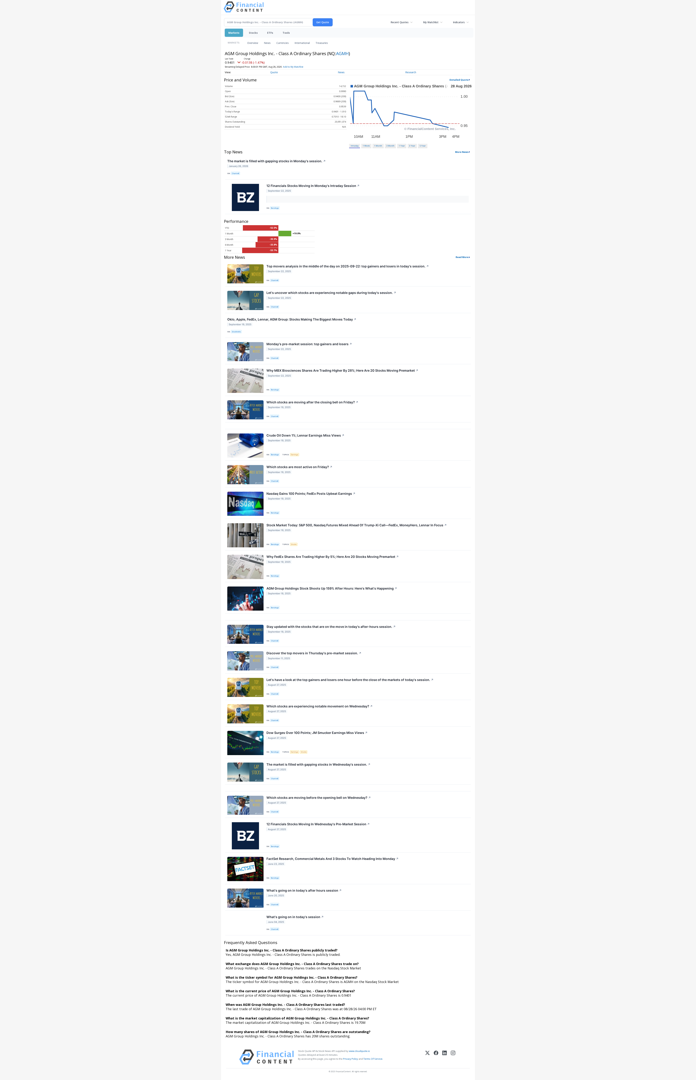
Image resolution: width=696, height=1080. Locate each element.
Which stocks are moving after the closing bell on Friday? (312, 402)
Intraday (355, 145)
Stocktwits (236, 332)
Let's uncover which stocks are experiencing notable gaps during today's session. (331, 293)
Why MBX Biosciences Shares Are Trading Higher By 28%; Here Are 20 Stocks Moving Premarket (342, 370)
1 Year (402, 145)
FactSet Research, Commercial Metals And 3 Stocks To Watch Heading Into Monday (332, 859)
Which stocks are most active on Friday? (299, 467)
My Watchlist (430, 22)
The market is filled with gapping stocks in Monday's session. (276, 161)
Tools (286, 32)
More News (462, 152)
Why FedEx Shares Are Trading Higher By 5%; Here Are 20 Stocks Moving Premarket (332, 557)
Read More (462, 257)
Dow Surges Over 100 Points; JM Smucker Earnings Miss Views (317, 733)
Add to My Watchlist (293, 66)
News (267, 43)
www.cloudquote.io (359, 1051)
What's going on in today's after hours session (304, 890)
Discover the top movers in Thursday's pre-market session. (313, 653)
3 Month (390, 145)
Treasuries (322, 43)
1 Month (378, 145)
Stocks (253, 32)
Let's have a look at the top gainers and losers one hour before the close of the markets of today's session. (350, 680)
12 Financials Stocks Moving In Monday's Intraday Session (313, 186)
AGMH (342, 53)
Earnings (294, 455)
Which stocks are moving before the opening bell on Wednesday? (318, 798)
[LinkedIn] (444, 1057)
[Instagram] (453, 1057)
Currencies (282, 43)
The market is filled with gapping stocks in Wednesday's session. (318, 764)
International (302, 43)
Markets (233, 32)
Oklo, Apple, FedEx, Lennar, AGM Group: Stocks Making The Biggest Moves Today (291, 319)
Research (410, 72)
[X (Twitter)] (427, 1057)
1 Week (366, 145)
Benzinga (275, 208)
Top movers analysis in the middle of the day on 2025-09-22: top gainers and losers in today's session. (347, 266)
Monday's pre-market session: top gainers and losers (309, 344)
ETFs (270, 32)
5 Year (423, 145)
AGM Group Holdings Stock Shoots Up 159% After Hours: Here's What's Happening (331, 588)
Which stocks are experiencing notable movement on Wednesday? (319, 706)
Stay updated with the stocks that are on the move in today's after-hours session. (331, 627)
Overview (252, 43)
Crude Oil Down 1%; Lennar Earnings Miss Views (305, 435)
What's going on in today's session (295, 917)
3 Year (412, 145)
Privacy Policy (350, 1058)
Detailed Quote (459, 79)
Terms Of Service (372, 1058)
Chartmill (235, 173)
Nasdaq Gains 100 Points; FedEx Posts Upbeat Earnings (310, 493)
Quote (274, 72)
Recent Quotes (400, 22)
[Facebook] (436, 1057)
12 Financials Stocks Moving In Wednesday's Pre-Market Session (318, 824)
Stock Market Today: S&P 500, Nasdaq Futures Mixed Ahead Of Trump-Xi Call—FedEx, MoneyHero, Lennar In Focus (356, 525)
